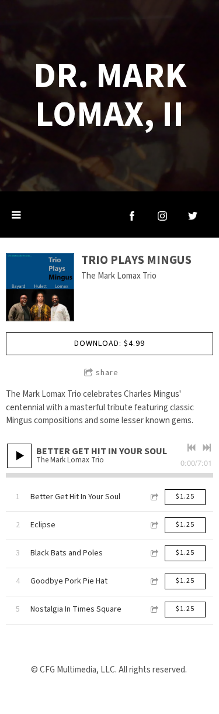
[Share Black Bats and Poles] (153, 553)
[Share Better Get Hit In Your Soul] (153, 497)
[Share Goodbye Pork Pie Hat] (153, 581)
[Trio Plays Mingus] (40, 287)
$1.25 (185, 497)
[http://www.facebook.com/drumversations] (132, 216)
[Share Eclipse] (153, 525)
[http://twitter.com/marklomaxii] (192, 216)
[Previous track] (191, 447)
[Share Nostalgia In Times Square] (153, 609)
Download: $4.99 (109, 343)
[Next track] (206, 447)
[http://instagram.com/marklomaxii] (162, 216)
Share (107, 373)
